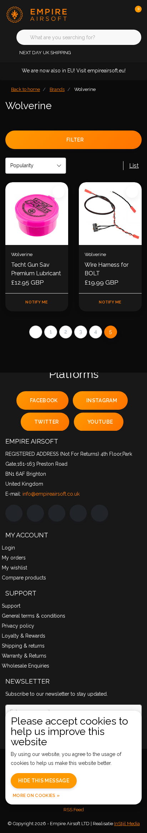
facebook (44, 400)
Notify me (36, 302)
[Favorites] (121, 14)
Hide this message (43, 780)
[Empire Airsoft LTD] (42, 14)
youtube (100, 422)
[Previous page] (35, 332)
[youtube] (78, 513)
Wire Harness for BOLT (106, 269)
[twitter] (56, 513)
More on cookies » (36, 795)
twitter (46, 422)
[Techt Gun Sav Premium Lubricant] (36, 213)
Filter (74, 140)
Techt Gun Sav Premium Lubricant (36, 269)
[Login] (108, 14)
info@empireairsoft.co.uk (51, 494)
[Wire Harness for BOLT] (110, 213)
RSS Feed (74, 809)
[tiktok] (99, 513)
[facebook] (13, 513)
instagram (101, 400)
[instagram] (35, 513)
